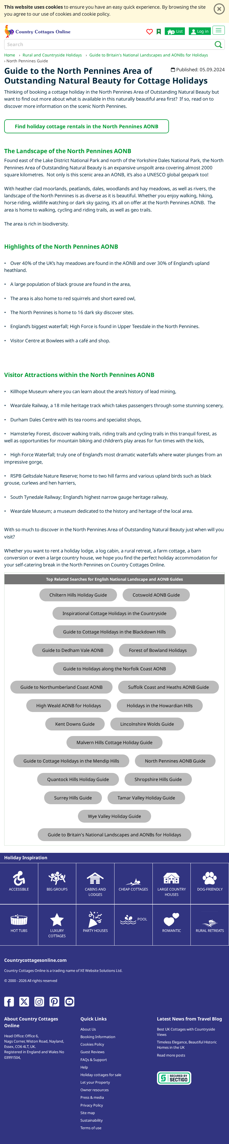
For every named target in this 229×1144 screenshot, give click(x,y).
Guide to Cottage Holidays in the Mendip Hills (71, 761)
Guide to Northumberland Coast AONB (61, 687)
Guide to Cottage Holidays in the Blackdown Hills (114, 632)
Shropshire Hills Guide (158, 779)
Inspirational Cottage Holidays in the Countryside (114, 613)
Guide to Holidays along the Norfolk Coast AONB (114, 669)
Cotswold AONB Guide (156, 595)
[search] (217, 44)
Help (84, 1067)
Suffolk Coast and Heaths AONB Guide (168, 687)
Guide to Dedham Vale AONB (72, 650)
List (179, 31)
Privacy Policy (91, 1105)
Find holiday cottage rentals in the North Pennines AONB (86, 126)
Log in (202, 31)
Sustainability (91, 1120)
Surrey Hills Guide (73, 798)
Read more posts (171, 1055)
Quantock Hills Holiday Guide (78, 779)
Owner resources (94, 1089)
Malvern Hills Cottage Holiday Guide (114, 742)
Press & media (92, 1097)
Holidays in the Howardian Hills (160, 705)
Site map (87, 1112)
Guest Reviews (92, 1051)
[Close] (219, 9)
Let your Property (95, 1082)
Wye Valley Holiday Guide (114, 816)
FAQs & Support (93, 1059)
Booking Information (97, 1036)
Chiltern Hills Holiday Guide (78, 595)
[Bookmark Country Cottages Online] (159, 31)
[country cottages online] (37, 31)
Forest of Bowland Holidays (158, 650)
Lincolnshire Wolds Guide (147, 724)
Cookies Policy (92, 1044)
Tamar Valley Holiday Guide (146, 798)
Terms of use (90, 1127)
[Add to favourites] (149, 32)
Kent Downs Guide (75, 724)
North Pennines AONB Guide (175, 761)
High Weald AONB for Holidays (68, 705)
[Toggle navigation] (219, 30)
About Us (88, 1029)
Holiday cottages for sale (100, 1074)
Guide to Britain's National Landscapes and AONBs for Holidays (114, 835)
